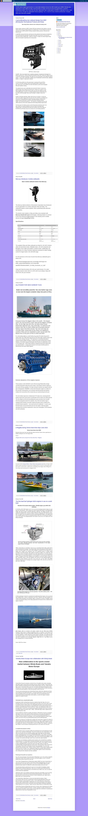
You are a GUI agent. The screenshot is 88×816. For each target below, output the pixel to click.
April (59, 43)
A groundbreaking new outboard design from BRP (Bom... (65, 38)
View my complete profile (60, 27)
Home (34, 798)
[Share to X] (43, 173)
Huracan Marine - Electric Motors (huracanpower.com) (33, 463)
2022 (58, 34)
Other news (20, 653)
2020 (58, 49)
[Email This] (40, 173)
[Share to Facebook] (44, 173)
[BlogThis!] (42, 173)
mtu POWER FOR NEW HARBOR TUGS (29, 285)
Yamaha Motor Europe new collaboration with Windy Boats (34, 658)
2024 (58, 31)
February (60, 44)
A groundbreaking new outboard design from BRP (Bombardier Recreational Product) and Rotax (31, 21)
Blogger (48, 807)
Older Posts (50, 798)
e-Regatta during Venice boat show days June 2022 (32, 427)
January (59, 46)
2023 (58, 33)
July (59, 40)
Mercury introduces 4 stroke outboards (27, 179)
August (59, 36)
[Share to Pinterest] (45, 173)
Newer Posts (18, 798)
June (59, 41)
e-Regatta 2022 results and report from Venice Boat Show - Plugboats (29, 437)
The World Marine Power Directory (64, 21)
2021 (58, 48)
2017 (58, 52)
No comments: (36, 173)
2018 (58, 51)
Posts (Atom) (22, 800)
